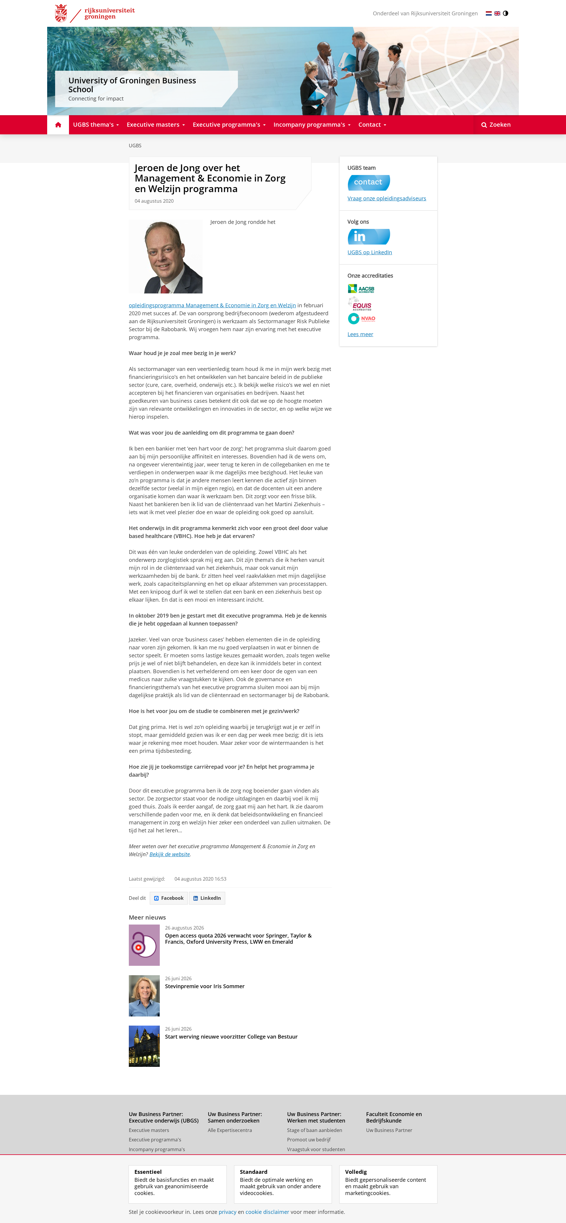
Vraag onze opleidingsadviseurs (387, 198)
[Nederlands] (489, 13)
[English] (497, 13)
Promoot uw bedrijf (308, 1139)
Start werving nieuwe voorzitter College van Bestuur (231, 1036)
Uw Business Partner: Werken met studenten (316, 1117)
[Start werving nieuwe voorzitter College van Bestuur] (144, 1046)
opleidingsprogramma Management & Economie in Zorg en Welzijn (212, 305)
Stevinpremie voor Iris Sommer (205, 986)
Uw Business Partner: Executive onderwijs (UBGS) (164, 1117)
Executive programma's (155, 1139)
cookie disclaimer (267, 1212)
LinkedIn (210, 898)
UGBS (135, 145)
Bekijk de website (169, 854)
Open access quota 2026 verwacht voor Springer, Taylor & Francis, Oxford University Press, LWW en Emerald (238, 938)
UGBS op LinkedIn (370, 252)
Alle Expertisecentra (230, 1130)
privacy (227, 1212)
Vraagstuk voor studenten (316, 1149)
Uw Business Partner (389, 1130)
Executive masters (149, 1130)
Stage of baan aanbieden (314, 1130)
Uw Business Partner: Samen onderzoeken (235, 1117)
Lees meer (360, 334)
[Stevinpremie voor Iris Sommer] (144, 995)
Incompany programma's (157, 1149)
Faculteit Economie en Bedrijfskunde (394, 1117)
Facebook (172, 898)
